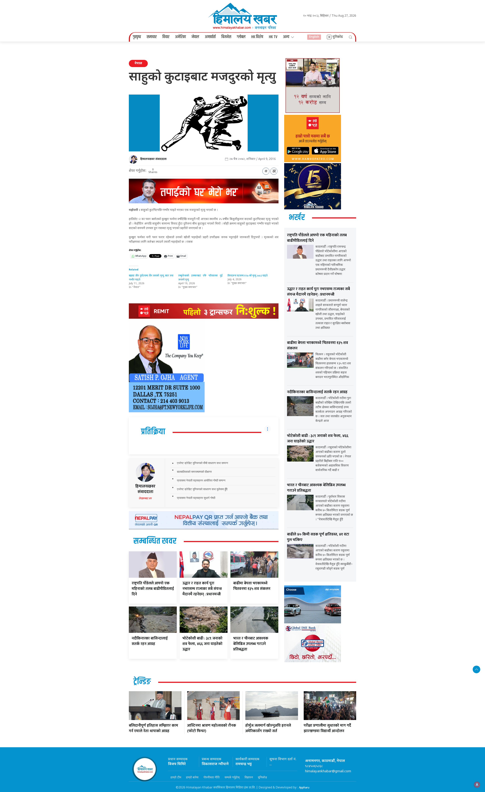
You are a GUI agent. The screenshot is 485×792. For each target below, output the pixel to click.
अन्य (286, 37)
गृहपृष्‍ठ (137, 37)
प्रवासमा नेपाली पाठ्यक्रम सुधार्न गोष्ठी (196, 498)
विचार (165, 37)
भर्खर (297, 217)
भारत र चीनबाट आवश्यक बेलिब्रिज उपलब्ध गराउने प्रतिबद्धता (250, 644)
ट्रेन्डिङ (142, 681)
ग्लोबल (241, 37)
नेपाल (195, 37)
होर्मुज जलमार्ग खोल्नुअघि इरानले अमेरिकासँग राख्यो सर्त (268, 728)
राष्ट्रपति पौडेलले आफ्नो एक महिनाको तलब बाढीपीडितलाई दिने (153, 588)
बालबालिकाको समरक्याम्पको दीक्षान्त (194, 471)
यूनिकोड (262, 777)
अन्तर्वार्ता (210, 37)
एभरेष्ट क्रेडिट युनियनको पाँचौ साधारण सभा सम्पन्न (202, 463)
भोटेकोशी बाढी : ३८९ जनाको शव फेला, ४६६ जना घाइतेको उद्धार (202, 644)
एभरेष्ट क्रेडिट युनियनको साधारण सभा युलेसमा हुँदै (202, 489)
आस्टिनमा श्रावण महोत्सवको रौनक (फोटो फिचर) (211, 728)
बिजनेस (226, 37)
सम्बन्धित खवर (154, 541)
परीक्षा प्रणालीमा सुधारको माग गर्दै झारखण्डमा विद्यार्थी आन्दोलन (327, 728)
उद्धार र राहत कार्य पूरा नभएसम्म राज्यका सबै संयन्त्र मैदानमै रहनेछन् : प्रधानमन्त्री (202, 588)
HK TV (273, 37)
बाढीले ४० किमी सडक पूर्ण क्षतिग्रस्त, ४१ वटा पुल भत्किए (318, 537)
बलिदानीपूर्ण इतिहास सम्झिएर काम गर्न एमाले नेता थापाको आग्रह (153, 728)
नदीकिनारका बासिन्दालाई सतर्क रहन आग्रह (150, 641)
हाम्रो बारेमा (192, 777)
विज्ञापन (249, 777)
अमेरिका (180, 37)
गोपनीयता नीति (211, 777)
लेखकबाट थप (145, 498)
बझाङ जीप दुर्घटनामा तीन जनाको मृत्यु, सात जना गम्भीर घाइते (151, 277)
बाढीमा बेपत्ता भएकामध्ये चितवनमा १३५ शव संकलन (251, 586)
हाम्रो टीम (176, 777)
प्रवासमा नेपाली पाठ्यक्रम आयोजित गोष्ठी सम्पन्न (201, 480)
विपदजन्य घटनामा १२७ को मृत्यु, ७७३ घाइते (248, 275)
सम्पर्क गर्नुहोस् (232, 777)
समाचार (152, 37)
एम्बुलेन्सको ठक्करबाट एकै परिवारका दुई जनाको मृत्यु (200, 277)
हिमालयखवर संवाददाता (153, 159)
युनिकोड (337, 37)
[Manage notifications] (477, 785)
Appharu (304, 787)
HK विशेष (257, 37)
